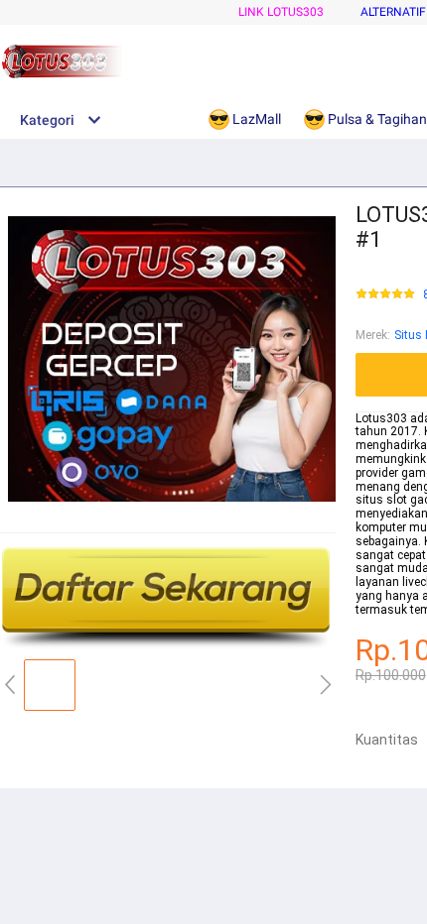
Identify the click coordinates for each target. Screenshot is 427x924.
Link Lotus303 (281, 12)
